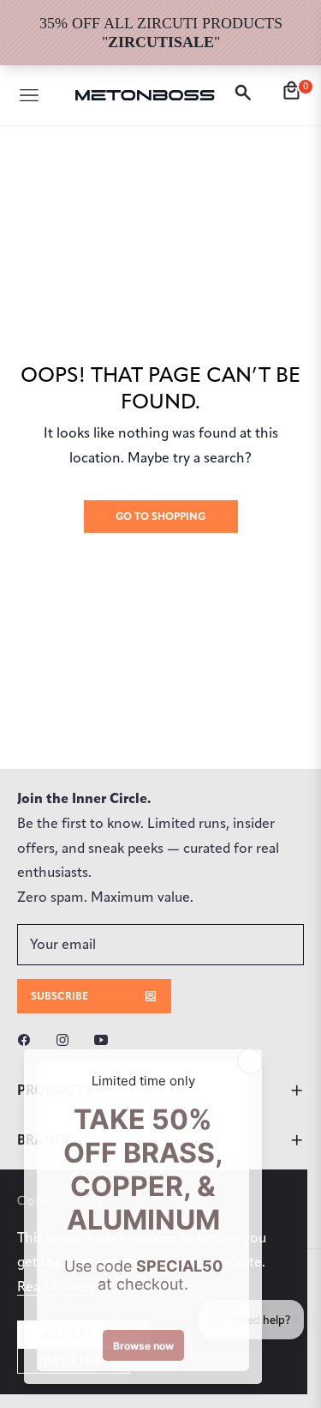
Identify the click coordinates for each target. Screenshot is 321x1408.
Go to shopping (160, 516)
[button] (246, 95)
